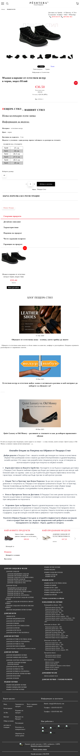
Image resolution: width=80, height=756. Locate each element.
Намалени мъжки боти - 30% (53, 643)
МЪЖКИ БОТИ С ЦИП (51, 587)
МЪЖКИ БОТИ (11, 9)
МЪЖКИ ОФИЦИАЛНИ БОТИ (53, 592)
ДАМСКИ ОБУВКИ (11, 652)
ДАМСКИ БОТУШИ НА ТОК (15, 644)
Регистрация (8, 708)
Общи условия (9, 721)
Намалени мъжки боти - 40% (53, 627)
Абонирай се (10, 546)
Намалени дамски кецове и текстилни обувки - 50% (60, 618)
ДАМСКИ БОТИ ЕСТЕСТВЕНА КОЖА (18, 625)
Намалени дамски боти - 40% (53, 628)
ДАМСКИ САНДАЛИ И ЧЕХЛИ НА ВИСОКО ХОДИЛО (19, 606)
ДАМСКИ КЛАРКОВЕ (13, 628)
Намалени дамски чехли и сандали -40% (56, 636)
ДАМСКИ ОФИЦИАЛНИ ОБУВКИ (16, 657)
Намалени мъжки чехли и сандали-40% (56, 637)
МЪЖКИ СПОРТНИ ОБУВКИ (15, 689)
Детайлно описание (12, 222)
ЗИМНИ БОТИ (10, 616)
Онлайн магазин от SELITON (40, 754)
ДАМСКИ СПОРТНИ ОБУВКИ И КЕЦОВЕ (19, 660)
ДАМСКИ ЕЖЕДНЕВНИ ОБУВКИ (16, 655)
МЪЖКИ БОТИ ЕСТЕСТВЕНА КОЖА (55, 583)
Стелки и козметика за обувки (53, 598)
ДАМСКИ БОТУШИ (11, 636)
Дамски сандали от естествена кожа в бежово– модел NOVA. (62, 536)
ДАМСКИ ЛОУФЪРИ (12, 678)
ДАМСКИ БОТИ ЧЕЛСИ (13, 630)
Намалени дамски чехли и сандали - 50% (57, 616)
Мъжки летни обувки (51, 669)
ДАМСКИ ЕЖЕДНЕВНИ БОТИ (15, 618)
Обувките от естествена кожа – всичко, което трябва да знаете (40, 340)
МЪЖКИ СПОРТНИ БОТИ (52, 590)
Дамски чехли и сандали (52, 662)
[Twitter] (48, 716)
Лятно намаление (49, 660)
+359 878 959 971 (56, 707)
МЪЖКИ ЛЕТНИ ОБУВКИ (52, 567)
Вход (5, 704)
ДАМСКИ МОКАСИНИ (13, 676)
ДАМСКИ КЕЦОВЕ (13, 664)
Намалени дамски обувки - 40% (54, 634)
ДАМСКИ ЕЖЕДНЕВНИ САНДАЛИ (18, 574)
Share (42, 66)
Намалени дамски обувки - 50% (54, 614)
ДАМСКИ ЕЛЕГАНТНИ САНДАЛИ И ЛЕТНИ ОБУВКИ (19, 598)
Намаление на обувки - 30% (52, 640)
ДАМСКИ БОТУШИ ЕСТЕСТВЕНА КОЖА (19, 639)
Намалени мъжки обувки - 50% (54, 611)
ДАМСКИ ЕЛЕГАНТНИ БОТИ (15, 621)
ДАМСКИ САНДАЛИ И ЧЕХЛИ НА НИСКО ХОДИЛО (19, 602)
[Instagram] (53, 716)
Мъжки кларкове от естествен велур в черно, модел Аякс (13, 275)
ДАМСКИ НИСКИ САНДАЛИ (16, 579)
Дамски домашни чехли (51, 676)
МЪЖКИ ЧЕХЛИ (50, 576)
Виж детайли (13, 287)
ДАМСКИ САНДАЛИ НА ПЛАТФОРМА (19, 581)
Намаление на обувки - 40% (52, 624)
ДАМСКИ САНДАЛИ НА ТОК (16, 583)
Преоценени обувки (50, 652)
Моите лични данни (40, 749)
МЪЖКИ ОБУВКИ (11, 682)
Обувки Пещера (8, 208)
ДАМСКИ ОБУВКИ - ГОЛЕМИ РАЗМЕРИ (57, 679)
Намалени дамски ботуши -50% (54, 607)
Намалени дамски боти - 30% (53, 646)
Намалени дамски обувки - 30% (54, 648)
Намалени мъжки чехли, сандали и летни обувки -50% (58, 620)
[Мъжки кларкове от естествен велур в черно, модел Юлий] (9, 58)
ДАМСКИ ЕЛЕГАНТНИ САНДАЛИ (17, 575)
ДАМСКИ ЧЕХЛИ (11, 585)
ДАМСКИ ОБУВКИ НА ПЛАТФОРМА (17, 671)
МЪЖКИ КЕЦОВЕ (49, 569)
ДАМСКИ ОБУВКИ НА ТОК (15, 669)
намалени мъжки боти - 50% (53, 613)
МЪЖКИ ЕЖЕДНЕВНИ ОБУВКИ (16, 685)
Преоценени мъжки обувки (53, 657)
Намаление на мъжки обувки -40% (55, 632)
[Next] (37, 539)
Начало (3, 9)
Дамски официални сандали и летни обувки (57, 665)
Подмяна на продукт (13, 233)
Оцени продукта (37, 69)
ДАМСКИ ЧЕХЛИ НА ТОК (15, 593)
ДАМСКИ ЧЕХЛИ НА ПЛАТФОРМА (18, 595)
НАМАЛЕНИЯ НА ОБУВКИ (52, 602)
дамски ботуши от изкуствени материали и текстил (21, 648)
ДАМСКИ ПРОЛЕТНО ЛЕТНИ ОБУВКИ (18, 673)
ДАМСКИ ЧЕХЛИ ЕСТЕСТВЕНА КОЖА (19, 591)
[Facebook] (43, 716)
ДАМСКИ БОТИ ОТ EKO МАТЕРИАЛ (17, 632)
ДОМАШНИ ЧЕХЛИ (49, 673)
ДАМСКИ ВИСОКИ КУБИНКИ (15, 646)
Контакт (6, 717)
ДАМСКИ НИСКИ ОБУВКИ (14, 666)
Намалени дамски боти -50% (53, 609)
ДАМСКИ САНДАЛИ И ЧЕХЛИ (15, 568)
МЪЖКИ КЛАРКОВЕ (50, 594)
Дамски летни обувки (51, 664)
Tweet (52, 66)
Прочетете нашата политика (40, 746)
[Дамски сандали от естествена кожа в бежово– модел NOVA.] (46, 538)
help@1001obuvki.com (56, 703)
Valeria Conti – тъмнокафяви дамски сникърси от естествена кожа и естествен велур (25, 536)
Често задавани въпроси (14, 239)
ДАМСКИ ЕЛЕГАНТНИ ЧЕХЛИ (16, 590)
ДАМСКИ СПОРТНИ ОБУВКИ (16, 662)
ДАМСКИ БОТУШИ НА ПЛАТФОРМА (18, 641)
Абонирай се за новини (13, 555)
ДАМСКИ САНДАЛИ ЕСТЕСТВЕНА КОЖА (20, 577)
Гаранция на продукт (13, 244)
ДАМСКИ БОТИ (10, 613)
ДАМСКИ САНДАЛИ (12, 571)
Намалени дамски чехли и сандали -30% (56, 650)
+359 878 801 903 (56, 711)
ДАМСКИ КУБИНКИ (12, 623)
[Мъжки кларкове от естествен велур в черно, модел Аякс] (13, 266)
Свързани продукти (12, 216)
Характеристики (11, 227)
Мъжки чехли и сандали (52, 667)
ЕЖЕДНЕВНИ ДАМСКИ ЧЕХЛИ (17, 588)
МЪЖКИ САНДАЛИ (51, 574)
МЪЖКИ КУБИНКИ (50, 585)
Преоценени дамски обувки (53, 655)
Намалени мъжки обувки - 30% (54, 644)
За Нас (6, 712)
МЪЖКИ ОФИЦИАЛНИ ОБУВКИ (16, 687)
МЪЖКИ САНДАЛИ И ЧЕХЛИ (53, 572)
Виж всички (8, 559)
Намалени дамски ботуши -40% (54, 630)
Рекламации (19, 723)
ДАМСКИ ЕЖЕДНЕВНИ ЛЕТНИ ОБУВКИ (19, 610)
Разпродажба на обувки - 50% (52, 605)
